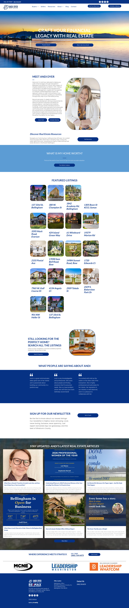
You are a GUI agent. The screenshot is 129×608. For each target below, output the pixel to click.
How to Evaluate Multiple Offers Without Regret (60, 529)
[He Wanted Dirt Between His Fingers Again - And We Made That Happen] (106, 465)
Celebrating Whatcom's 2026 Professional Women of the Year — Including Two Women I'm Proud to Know (64, 484)
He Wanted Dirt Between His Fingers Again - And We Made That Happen (104, 484)
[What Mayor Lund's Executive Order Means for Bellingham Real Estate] (23, 510)
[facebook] (100, 2)
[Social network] (107, 2)
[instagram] (102, 2)
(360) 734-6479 (81, 584)
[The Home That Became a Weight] (106, 510)
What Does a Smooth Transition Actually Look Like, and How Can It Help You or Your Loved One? (22, 484)
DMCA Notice (33, 599)
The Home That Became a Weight (97, 529)
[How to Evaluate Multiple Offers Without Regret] (64, 510)
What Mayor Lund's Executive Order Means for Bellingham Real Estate (23, 529)
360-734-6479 (17, 2)
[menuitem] (35, 6)
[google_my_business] (105, 2)
